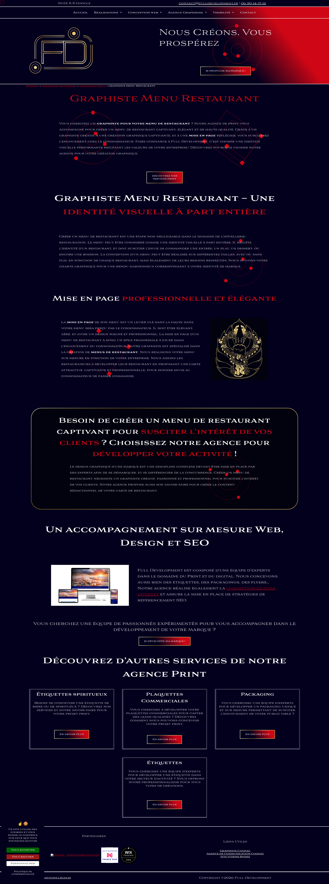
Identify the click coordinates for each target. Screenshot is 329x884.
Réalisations (106, 12)
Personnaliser (23, 863)
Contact (248, 12)
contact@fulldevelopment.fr (208, 3)
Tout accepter (23, 850)
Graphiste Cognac (235, 850)
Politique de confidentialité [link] (23, 872)
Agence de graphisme (59, 86)
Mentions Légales (56, 877)
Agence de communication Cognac (235, 853)
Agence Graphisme (185, 12)
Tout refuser (23, 856)
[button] (120, 12)
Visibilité (221, 12)
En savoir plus (72, 734)
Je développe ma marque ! (164, 641)
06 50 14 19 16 (253, 3)
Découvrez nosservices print (164, 177)
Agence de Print (92, 86)
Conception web (143, 12)
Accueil (80, 12)
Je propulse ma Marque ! (225, 70)
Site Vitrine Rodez (235, 856)
